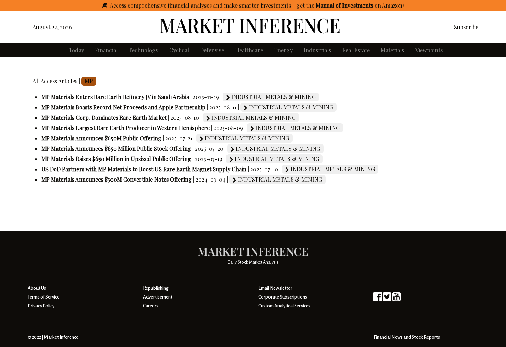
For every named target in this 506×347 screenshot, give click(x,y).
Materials (392, 50)
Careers (150, 305)
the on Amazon (354, 5)
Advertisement (157, 297)
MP (89, 81)
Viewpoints (429, 50)
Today (76, 50)
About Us (37, 288)
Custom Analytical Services (284, 305)
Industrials (317, 50)
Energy (283, 50)
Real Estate (356, 50)
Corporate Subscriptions (282, 297)
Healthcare (249, 50)
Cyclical (179, 50)
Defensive (212, 50)
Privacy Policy (41, 305)
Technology (143, 50)
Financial (106, 50)
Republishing (155, 288)
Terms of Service (44, 297)
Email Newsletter (275, 288)
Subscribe (466, 27)
